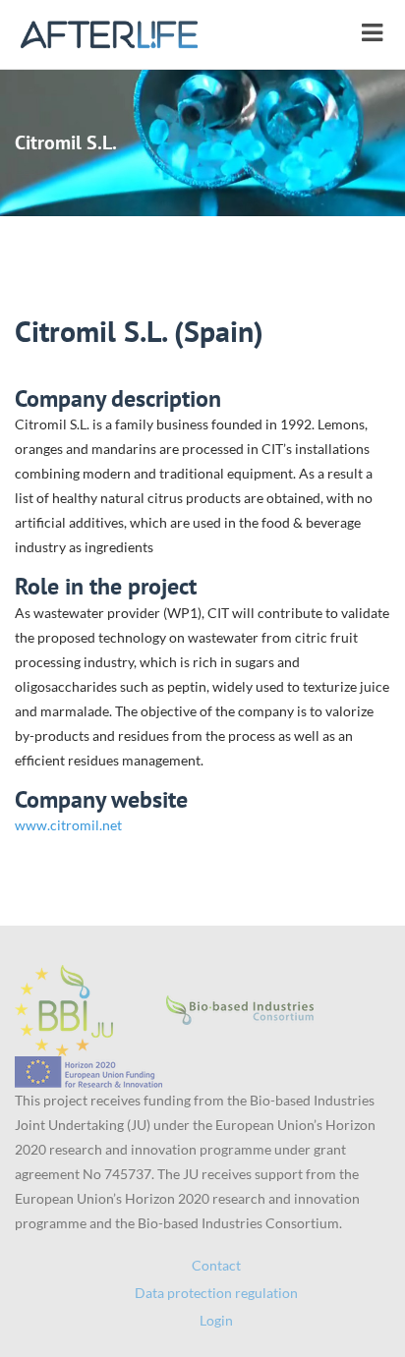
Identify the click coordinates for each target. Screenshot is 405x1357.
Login (216, 1320)
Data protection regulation (216, 1292)
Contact (216, 1265)
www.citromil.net (68, 825)
